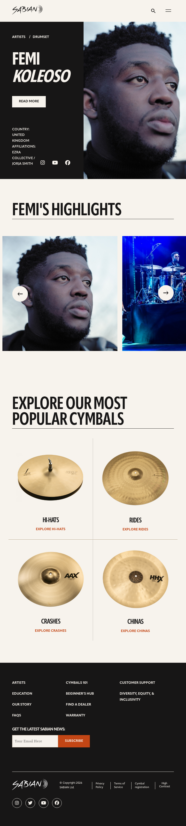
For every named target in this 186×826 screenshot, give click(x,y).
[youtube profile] (43, 803)
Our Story (21, 705)
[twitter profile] (30, 803)
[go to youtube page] (55, 163)
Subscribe (74, 741)
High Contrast (164, 785)
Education (22, 694)
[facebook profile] (57, 803)
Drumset (41, 37)
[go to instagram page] (42, 163)
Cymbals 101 (76, 683)
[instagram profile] (17, 803)
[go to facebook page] (67, 163)
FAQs (16, 715)
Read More (29, 101)
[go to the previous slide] (20, 293)
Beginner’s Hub (80, 694)
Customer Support (137, 683)
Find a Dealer (78, 705)
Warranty (75, 715)
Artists (18, 37)
